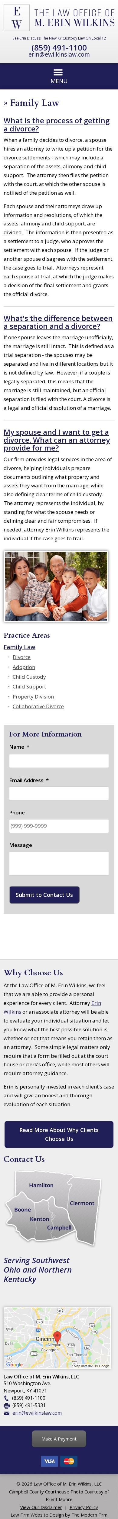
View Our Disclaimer (41, 1507)
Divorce (22, 656)
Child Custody (29, 676)
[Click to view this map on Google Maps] (57, 1367)
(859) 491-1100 (59, 47)
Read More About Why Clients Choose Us (59, 1134)
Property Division (33, 696)
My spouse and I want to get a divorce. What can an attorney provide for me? (57, 440)
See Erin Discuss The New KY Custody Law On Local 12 (59, 38)
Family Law (19, 647)
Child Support (29, 686)
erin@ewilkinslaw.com (59, 54)
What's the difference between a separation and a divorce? (58, 322)
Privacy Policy (84, 1507)
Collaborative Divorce (38, 706)
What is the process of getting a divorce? (57, 124)
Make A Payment (59, 1439)
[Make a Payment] (59, 1465)
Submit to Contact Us (44, 894)
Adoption (24, 667)
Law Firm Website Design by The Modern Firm (59, 1515)
